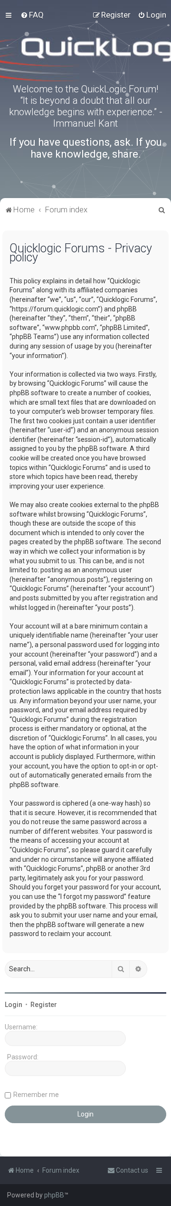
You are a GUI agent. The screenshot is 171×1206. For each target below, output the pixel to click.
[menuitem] (32, 14)
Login (13, 1004)
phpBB (54, 1195)
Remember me (36, 1094)
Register (43, 1004)
